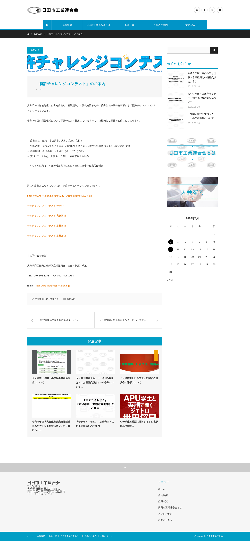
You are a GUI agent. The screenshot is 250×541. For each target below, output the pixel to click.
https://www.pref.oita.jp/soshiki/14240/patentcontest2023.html (60, 195)
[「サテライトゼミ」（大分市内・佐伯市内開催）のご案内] (95, 406)
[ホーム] (47, 25)
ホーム (161, 489)
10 (170, 249)
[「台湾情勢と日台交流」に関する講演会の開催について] (139, 362)
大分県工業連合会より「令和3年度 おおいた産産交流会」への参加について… (95, 382)
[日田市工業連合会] (52, 10)
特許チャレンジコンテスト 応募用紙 (46, 235)
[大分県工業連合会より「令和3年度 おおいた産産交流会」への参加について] (95, 362)
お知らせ (35, 50)
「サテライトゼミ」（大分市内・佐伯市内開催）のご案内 (95, 423)
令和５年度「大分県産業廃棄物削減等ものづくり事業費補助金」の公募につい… (51, 426)
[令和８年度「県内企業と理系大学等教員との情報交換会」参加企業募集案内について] (175, 79)
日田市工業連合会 (50, 299)
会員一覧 (129, 25)
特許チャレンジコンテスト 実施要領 (46, 215)
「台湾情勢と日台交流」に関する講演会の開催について (139, 380)
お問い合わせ (192, 25)
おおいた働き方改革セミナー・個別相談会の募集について (202, 97)
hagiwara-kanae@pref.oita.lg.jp (53, 285)
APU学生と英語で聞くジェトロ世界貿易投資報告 (139, 423)
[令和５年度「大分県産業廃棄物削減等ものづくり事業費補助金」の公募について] (51, 406)
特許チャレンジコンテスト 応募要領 (46, 225)
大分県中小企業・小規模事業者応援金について (51, 380)
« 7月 (170, 280)
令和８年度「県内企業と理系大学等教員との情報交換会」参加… (202, 77)
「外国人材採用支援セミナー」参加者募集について (202, 116)
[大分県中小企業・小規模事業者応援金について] (51, 362)
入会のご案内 (160, 25)
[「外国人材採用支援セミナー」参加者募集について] (175, 120)
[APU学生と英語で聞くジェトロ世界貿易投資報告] (139, 406)
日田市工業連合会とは (98, 25)
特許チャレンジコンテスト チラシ (45, 205)
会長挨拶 (67, 25)
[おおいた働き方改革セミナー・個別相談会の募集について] (175, 100)
